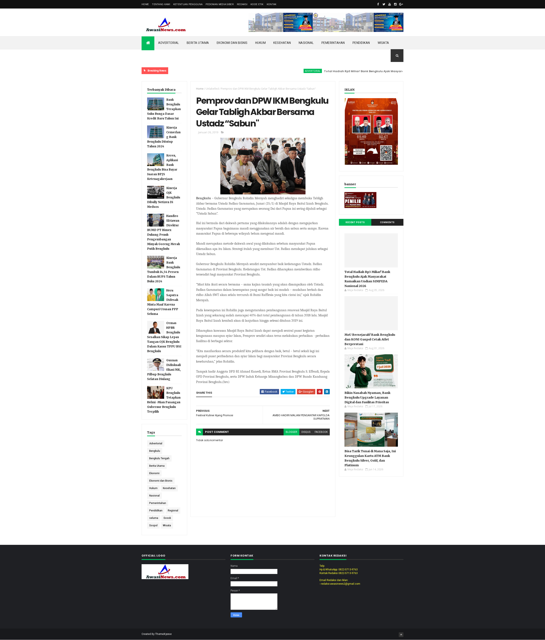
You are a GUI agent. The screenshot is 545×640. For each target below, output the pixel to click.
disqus (305, 431)
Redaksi (242, 4)
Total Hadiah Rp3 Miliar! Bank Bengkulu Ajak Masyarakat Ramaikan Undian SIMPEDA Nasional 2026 (379, 71)
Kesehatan (282, 42)
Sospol (153, 525)
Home (145, 4)
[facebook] (378, 4)
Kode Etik (257, 4)
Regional (173, 510)
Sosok (167, 518)
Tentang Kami (161, 4)
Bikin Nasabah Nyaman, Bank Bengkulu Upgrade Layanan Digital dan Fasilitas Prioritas (367, 397)
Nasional (306, 42)
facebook (321, 431)
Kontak (272, 4)
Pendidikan (361, 42)
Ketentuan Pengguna (187, 4)
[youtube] (389, 4)
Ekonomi (154, 473)
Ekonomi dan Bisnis (232, 42)
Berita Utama (198, 42)
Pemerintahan (333, 42)
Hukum (260, 42)
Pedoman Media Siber (220, 4)
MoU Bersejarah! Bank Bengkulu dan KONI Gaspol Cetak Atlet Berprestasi (369, 339)
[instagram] (395, 4)
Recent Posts (355, 222)
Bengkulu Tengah (159, 458)
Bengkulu (154, 450)
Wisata (383, 42)
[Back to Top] (401, 634)
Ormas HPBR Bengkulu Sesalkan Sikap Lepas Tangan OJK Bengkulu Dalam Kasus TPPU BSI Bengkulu (164, 337)
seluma (153, 518)
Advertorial (168, 42)
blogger (291, 431)
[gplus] (401, 4)
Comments (387, 222)
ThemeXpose (163, 634)
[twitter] (384, 4)
